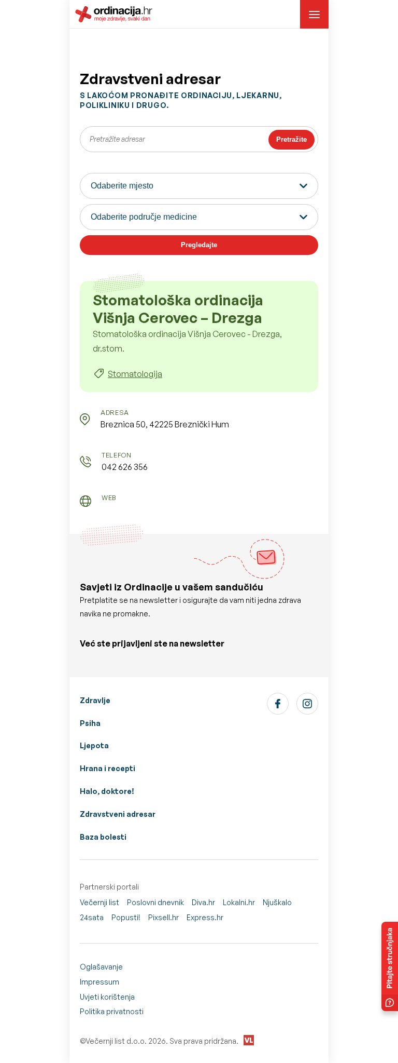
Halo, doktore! (107, 791)
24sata (92, 917)
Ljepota (94, 745)
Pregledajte (199, 245)
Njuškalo (277, 902)
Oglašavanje (101, 966)
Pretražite (291, 139)
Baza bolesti (103, 836)
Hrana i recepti (107, 768)
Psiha (90, 723)
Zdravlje (95, 700)
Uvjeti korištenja (107, 996)
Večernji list (99, 902)
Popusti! (125, 917)
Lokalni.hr (239, 902)
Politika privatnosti (112, 1011)
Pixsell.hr (163, 917)
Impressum (99, 981)
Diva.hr (203, 902)
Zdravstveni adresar (117, 814)
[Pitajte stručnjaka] (389, 966)
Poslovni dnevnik (155, 902)
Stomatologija (135, 374)
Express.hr (205, 917)
